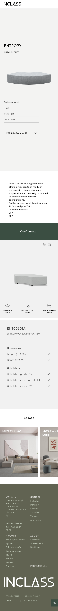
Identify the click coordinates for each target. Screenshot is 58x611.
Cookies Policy (32, 596)
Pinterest (34, 504)
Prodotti (11, 536)
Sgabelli (10, 543)
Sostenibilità (36, 543)
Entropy (13, 46)
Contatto (11, 497)
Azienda (34, 536)
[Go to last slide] (8, 452)
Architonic (35, 520)
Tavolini (9, 562)
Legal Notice (12, 600)
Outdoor (10, 566)
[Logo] (12, 4)
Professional (38, 566)
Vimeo (33, 516)
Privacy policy (13, 596)
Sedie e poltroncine (15, 539)
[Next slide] (49, 452)
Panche (9, 558)
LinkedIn (34, 508)
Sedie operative (14, 551)
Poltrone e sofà (13, 547)
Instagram (35, 501)
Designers (35, 547)
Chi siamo (35, 539)
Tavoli (9, 554)
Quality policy (30, 600)
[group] (19, 452)
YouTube (34, 512)
